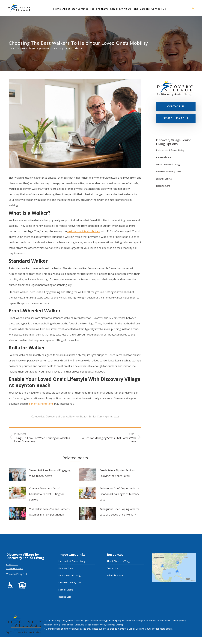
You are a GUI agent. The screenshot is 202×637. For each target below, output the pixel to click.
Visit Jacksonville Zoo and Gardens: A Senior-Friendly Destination (49, 511)
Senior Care (96, 416)
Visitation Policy (51, 624)
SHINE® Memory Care (168, 171)
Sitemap (120, 624)
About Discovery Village (119, 561)
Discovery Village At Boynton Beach (66, 416)
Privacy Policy (179, 620)
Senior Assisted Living (168, 164)
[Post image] (17, 474)
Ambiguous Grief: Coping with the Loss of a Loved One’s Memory (120, 511)
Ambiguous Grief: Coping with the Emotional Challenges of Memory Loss (120, 494)
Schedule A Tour (115, 575)
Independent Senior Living (170, 150)
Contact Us (12, 564)
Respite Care (163, 185)
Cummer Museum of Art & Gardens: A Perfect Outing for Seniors (46, 494)
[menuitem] (57, 9)
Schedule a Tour (14, 568)
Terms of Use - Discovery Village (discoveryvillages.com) (87, 624)
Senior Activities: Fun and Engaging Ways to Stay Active (50, 473)
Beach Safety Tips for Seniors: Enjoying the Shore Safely (117, 473)
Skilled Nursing (164, 178)
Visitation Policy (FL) (16, 573)
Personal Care (163, 157)
